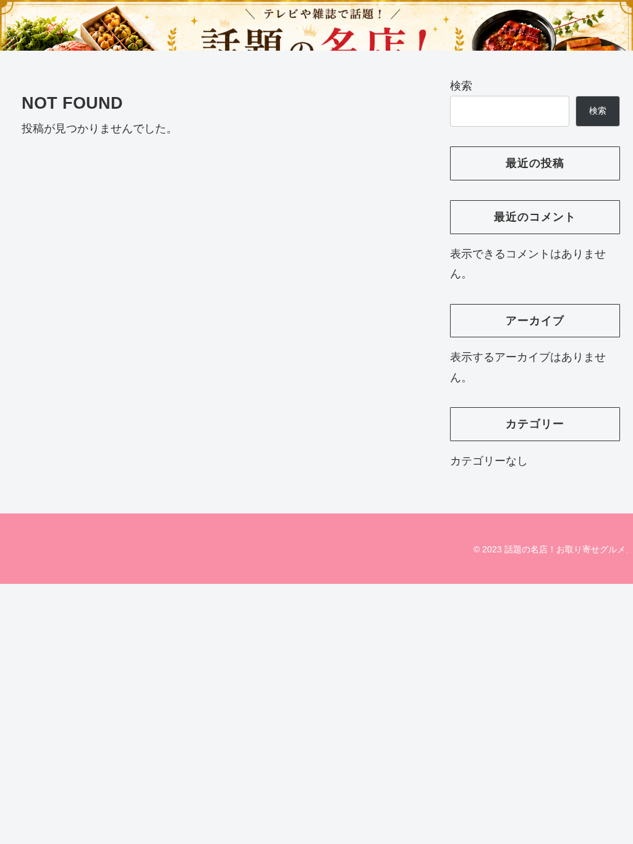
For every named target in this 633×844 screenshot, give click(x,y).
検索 (461, 86)
